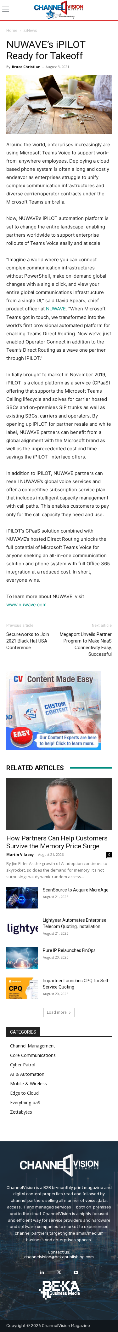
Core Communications (33, 1055)
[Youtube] (76, 1272)
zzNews (30, 30)
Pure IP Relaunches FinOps (69, 950)
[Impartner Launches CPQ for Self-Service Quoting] (22, 988)
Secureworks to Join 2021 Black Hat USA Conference (27, 640)
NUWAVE (56, 309)
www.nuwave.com (26, 605)
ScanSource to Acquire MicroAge (76, 889)
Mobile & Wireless (28, 1084)
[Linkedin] (42, 1272)
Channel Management (32, 1046)
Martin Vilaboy (20, 854)
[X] (59, 1272)
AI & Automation (27, 1074)
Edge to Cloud (24, 1093)
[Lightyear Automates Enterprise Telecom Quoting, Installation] (22, 928)
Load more (57, 1012)
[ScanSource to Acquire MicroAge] (22, 897)
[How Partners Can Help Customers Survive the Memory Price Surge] (59, 804)
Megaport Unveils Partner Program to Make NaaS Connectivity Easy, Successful (86, 644)
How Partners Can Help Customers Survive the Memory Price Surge (57, 842)
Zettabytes (21, 1112)
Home (11, 30)
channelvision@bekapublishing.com (59, 1256)
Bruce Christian (26, 66)
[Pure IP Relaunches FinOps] (22, 958)
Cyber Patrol (22, 1065)
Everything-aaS (25, 1102)
